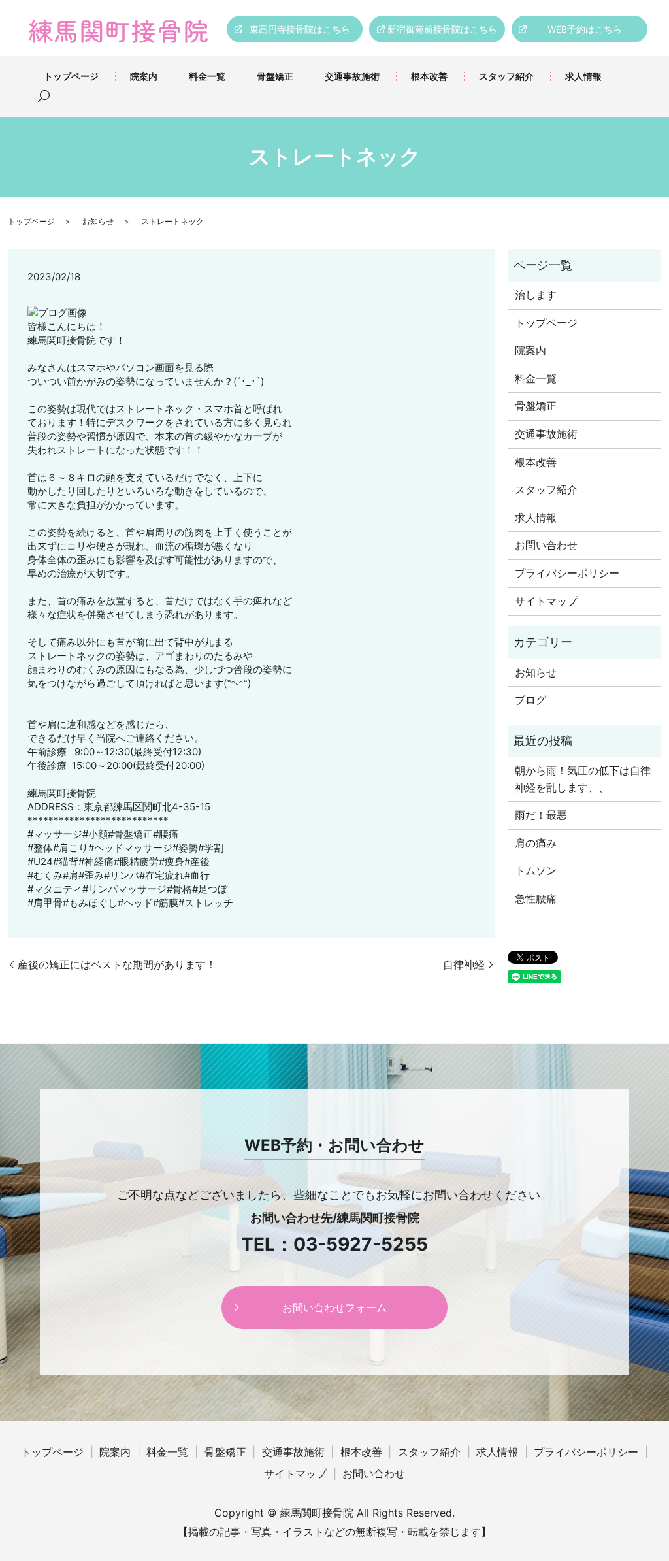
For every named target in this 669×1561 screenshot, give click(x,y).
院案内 (143, 76)
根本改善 (429, 76)
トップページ (71, 76)
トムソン (536, 870)
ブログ (530, 699)
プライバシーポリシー (567, 573)
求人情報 (583, 76)
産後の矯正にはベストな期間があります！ (117, 964)
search (43, 97)
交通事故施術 (352, 76)
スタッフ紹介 (506, 76)
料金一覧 (207, 76)
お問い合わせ (546, 544)
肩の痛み (536, 842)
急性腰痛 (536, 898)
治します (536, 294)
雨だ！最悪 (541, 814)
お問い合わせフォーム (334, 1307)
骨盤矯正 (275, 76)
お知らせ (98, 221)
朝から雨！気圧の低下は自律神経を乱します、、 (583, 779)
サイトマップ (546, 601)
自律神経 (464, 964)
